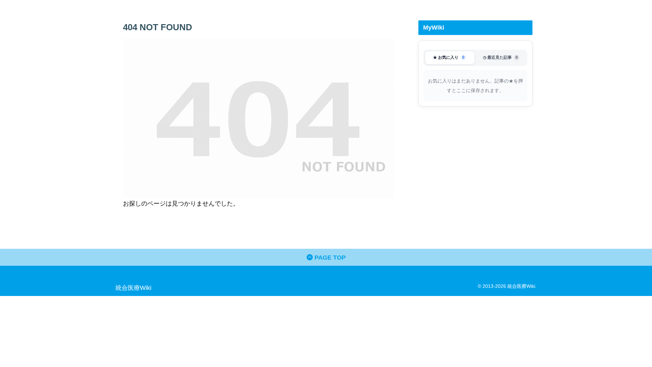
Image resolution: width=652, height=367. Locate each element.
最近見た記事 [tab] (500, 57)
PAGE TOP (329, 257)
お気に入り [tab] (449, 57)
